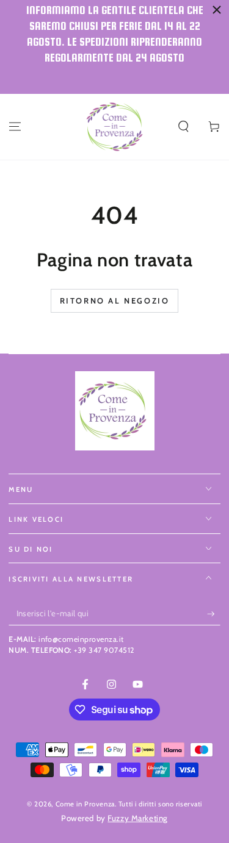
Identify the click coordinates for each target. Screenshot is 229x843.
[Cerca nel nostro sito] (183, 127)
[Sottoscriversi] (213, 614)
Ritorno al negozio (115, 300)
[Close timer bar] (217, 10)
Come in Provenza (85, 804)
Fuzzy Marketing (137, 818)
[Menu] (15, 127)
